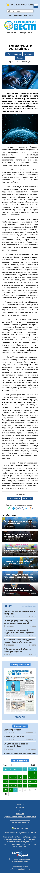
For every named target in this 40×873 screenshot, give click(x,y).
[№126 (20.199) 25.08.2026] (20, 691)
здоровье (28, 54)
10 (6, 781)
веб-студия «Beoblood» (20, 869)
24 (6, 790)
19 (15, 785)
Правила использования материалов (20, 816)
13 (20, 781)
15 (30, 781)
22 (30, 785)
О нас (9, 15)
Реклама (18, 15)
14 (25, 781)
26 (15, 790)
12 (15, 781)
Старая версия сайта (20, 822)
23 (34, 785)
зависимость (14, 498)
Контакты (28, 15)
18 (11, 785)
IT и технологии (14, 54)
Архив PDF (20, 717)
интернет (28, 498)
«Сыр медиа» (22, 861)
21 (25, 785)
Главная (20, 804)
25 (11, 790)
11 (11, 781)
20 (20, 785)
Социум (20, 58)
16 (34, 781)
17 (6, 785)
